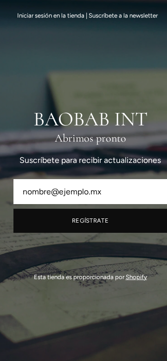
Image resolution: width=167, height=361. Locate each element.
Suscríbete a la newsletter (123, 15)
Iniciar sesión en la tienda (50, 15)
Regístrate (90, 220)
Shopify (136, 276)
